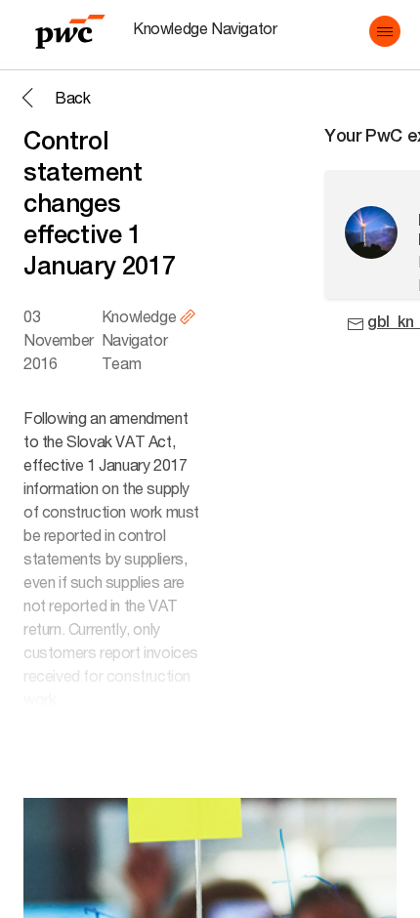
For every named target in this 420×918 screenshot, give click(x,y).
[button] (384, 31)
